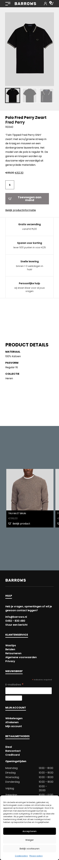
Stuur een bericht (16, 625)
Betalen (10, 649)
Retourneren (13, 653)
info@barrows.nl (16, 617)
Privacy (10, 661)
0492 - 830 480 (15, 621)
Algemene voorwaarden (21, 657)
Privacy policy (36, 855)
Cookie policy (21, 855)
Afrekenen (12, 722)
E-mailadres (14, 684)
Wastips (10, 645)
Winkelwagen (13, 718)
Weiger (29, 840)
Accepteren (29, 831)
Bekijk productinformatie (20, 210)
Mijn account (13, 726)
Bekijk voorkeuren (29, 848)
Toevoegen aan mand (29, 198)
